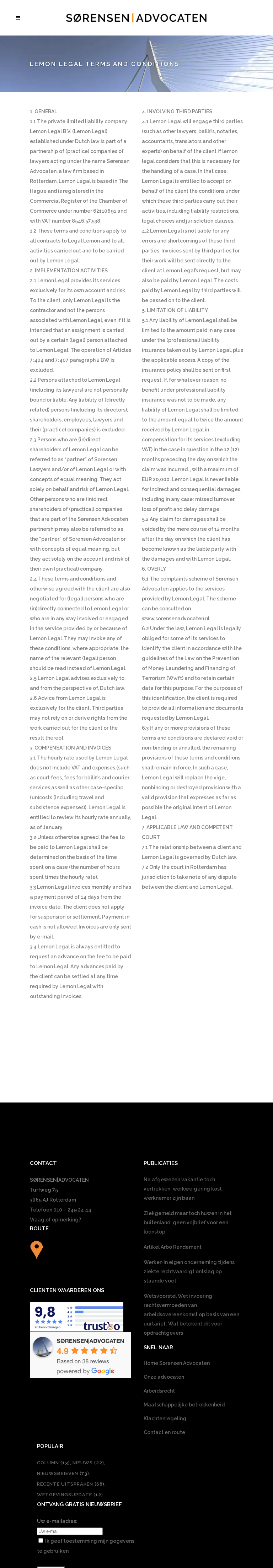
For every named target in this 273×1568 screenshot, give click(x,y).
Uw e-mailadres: (57, 1521)
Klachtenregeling (165, 1418)
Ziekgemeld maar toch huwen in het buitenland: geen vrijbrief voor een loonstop (188, 1222)
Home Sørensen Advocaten (177, 1363)
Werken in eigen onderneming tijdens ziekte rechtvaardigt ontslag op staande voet (189, 1271)
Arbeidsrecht (159, 1391)
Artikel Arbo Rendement (173, 1247)
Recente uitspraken (71, 1484)
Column (53, 1462)
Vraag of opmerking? (55, 1220)
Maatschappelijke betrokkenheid (184, 1405)
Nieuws (88, 1462)
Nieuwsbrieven (63, 1473)
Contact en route (164, 1432)
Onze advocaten (164, 1377)
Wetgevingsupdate (70, 1494)
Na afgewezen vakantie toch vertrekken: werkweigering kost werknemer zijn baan (183, 1189)
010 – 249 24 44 (72, 1210)
